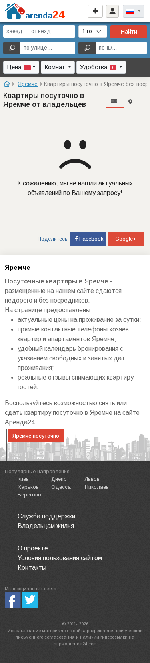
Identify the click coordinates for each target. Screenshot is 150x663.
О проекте (33, 548)
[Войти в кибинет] (112, 11)
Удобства (97, 67)
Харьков (28, 487)
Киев (23, 479)
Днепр (59, 479)
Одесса (61, 487)
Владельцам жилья (46, 525)
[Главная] (6, 84)
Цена (18, 67)
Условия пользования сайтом (60, 558)
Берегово (29, 495)
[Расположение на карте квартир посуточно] (130, 102)
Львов (92, 479)
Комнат (55, 67)
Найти (128, 31)
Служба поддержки (46, 516)
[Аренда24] (15, 10)
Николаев (97, 487)
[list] (115, 102)
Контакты (32, 567)
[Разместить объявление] (95, 11)
